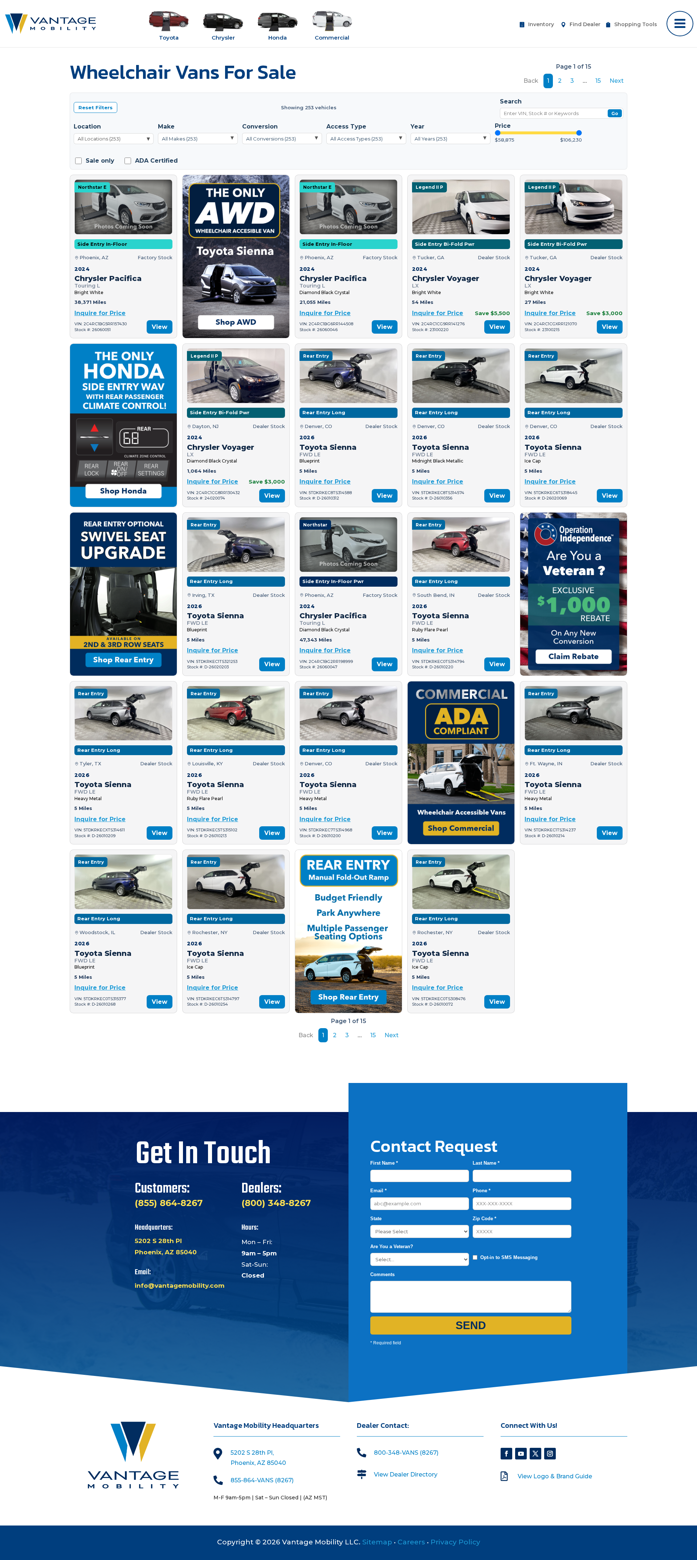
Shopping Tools (635, 25)
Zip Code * (484, 1218)
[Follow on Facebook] (506, 1453)
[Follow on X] (535, 1453)
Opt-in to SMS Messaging (509, 1257)
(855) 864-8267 (169, 1203)
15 (598, 80)
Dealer (585, 25)
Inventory (541, 25)
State (376, 1218)
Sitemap (377, 1542)
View (159, 326)
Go (614, 113)
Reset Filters (95, 107)
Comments (382, 1274)
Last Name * (486, 1163)
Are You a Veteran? (391, 1246)
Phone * (481, 1190)
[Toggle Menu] (680, 23)
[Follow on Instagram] (550, 1453)
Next (617, 80)
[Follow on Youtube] (521, 1453)
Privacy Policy (455, 1542)
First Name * (384, 1163)
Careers (411, 1542)
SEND (471, 1325)
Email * (378, 1190)
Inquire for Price (100, 313)
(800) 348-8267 (276, 1203)
